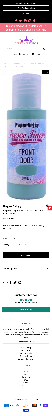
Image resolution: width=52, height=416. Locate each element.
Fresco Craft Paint (17, 63)
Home (5, 63)
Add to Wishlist (9, 219)
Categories (26, 377)
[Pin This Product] (19, 283)
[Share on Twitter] (15, 283)
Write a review (26, 309)
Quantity (6, 245)
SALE (26, 380)
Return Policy (26, 348)
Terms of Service (26, 353)
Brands (26, 374)
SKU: (5, 238)
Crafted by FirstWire (32, 399)
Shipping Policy (26, 356)
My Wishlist (50, 208)
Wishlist (26, 383)
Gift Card (26, 385)
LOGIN (15, 54)
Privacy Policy (26, 350)
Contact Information (26, 359)
